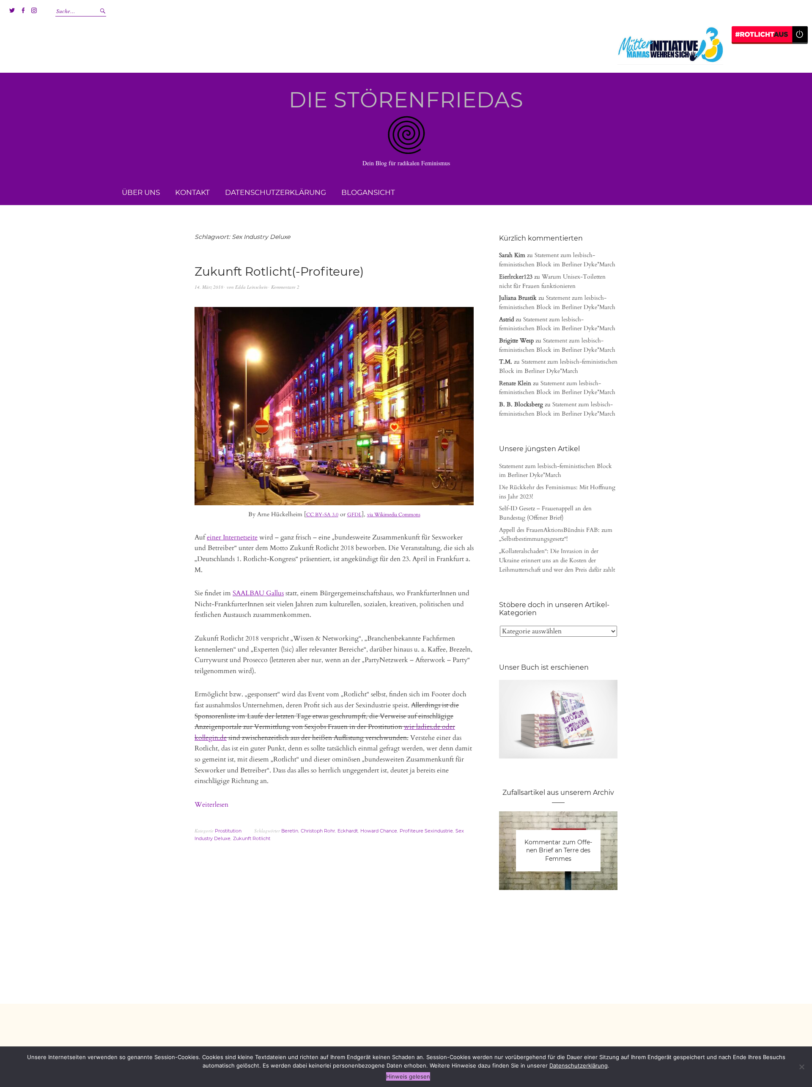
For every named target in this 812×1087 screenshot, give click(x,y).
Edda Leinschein (251, 287)
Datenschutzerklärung (275, 192)
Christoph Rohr (318, 831)
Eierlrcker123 (515, 277)
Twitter (11, 10)
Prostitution (228, 831)
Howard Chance (378, 831)
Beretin (289, 831)
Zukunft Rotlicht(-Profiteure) (279, 271)
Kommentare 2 (285, 287)
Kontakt (192, 192)
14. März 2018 (209, 287)
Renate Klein (515, 383)
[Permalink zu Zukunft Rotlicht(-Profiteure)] (334, 503)
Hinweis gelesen (408, 1076)
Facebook (22, 10)
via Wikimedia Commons (393, 514)
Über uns (141, 192)
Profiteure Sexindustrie (426, 831)
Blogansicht (368, 192)
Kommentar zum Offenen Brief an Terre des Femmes (558, 850)
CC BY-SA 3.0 (322, 514)
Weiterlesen (211, 804)
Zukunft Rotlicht (251, 838)
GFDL (354, 514)
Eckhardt (347, 831)
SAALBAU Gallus (258, 593)
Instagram (33, 10)
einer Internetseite (232, 537)
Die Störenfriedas (406, 100)
